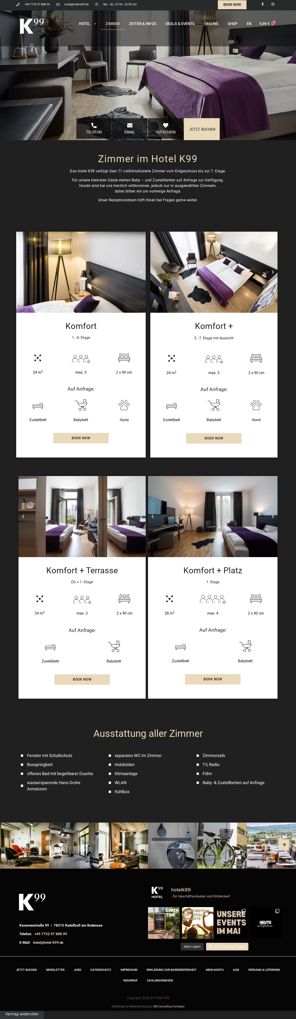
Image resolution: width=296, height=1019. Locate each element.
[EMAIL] (130, 125)
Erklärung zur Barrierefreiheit (172, 970)
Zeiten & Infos (142, 24)
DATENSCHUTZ (100, 970)
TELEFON (94, 132)
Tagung (211, 24)
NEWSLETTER (55, 970)
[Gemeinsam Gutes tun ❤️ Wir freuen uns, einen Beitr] (198, 923)
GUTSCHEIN (166, 132)
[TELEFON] (94, 125)
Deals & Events (180, 24)
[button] (20, 272)
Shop (232, 24)
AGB (236, 970)
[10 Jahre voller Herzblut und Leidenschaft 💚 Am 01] (265, 923)
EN (249, 24)
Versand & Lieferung (264, 970)
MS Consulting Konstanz (169, 1006)
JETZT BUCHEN (202, 129)
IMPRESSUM (128, 970)
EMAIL (129, 132)
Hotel (84, 24)
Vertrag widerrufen (21, 1013)
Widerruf (130, 980)
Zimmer (112, 24)
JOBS (77, 970)
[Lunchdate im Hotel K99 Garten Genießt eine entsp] (164, 923)
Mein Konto (215, 970)
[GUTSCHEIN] (165, 125)
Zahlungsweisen (160, 980)
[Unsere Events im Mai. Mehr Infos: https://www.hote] (231, 923)
